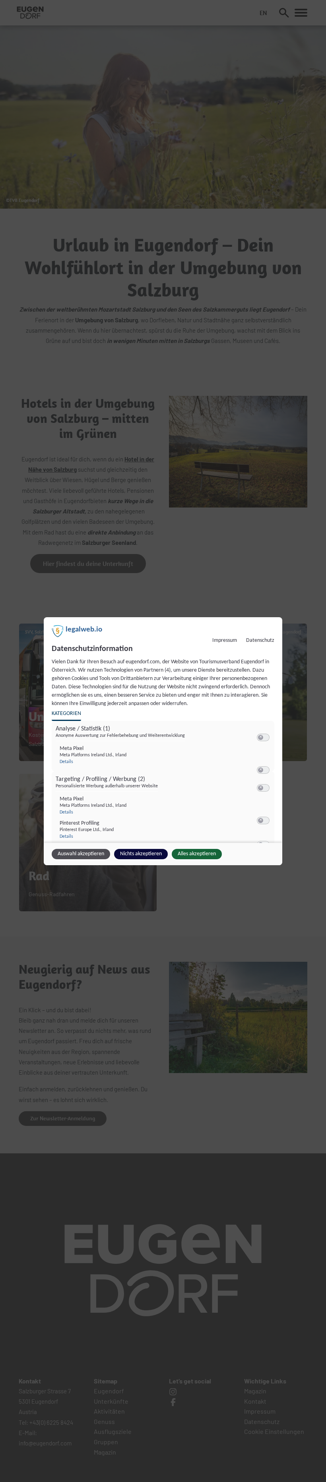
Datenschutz (260, 640)
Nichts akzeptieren (141, 854)
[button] (260, 737)
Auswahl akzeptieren (81, 854)
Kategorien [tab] (66, 714)
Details (66, 761)
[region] (164, 784)
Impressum (224, 640)
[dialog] (163, 741)
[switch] (263, 737)
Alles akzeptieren (197, 854)
